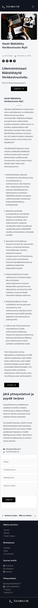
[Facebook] (20, 565)
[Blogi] (20, 550)
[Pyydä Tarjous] (20, 536)
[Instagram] (20, 568)
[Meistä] (20, 533)
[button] (33, 7)
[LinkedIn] (20, 571)
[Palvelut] (20, 547)
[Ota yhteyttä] (20, 553)
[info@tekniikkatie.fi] (20, 583)
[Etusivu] (20, 530)
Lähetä (8, 500)
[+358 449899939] (20, 586)
